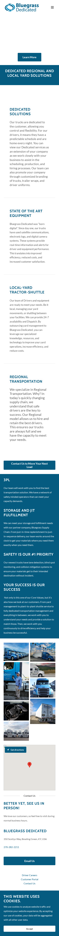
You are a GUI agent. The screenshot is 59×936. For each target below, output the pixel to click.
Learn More (29, 57)
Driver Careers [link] (29, 875)
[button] (52, 7)
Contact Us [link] (29, 883)
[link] (22, 7)
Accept (29, 928)
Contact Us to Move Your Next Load (29, 465)
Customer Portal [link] (29, 879)
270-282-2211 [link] (11, 847)
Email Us (29, 861)
